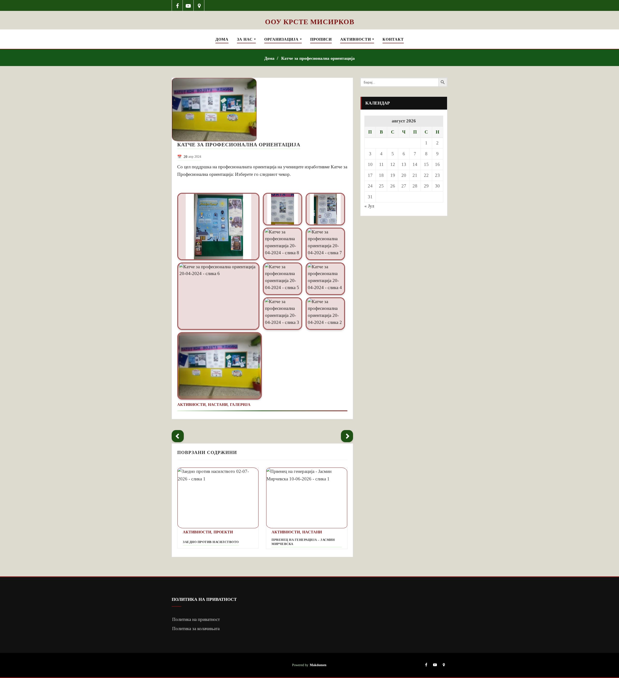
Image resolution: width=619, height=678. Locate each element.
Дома (221, 39)
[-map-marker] (199, 5)
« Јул (369, 206)
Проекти (223, 532)
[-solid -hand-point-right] (347, 436)
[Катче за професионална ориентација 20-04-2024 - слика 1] (262, 109)
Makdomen (318, 665)
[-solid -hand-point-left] (178, 436)
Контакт (393, 39)
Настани (218, 404)
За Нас (245, 39)
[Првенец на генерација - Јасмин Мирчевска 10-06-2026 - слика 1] (306, 498)
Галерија (240, 404)
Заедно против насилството (211, 542)
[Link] (218, 226)
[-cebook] (177, 5)
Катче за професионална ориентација (318, 58)
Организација (282, 39)
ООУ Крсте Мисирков (309, 22)
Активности (356, 39)
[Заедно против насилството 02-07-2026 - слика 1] (217, 498)
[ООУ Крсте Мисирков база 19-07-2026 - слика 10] (309, 14)
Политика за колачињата (196, 628)
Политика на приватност (196, 619)
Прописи (321, 39)
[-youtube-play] (188, 5)
